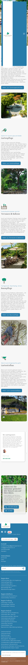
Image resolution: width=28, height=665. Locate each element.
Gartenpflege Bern (6, 582)
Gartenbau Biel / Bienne (8, 614)
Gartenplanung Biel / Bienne (9, 616)
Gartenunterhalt (6, 631)
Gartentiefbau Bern (7, 584)
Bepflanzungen (5, 635)
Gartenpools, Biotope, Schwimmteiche (12, 646)
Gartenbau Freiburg (7, 602)
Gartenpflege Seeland (7, 620)
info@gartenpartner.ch (8, 547)
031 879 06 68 (5, 549)
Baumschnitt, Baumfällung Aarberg (11, 627)
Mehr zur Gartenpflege (11, 163)
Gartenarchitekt (6, 633)
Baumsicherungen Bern (8, 589)
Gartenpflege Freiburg (8, 604)
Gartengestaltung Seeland (9, 621)
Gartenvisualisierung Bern (8, 585)
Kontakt (3, 561)
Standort (3, 551)
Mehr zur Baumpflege (10, 315)
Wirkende (4, 557)
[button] (23, 33)
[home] (8, 34)
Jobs (2, 559)
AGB (2, 658)
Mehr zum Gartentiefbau (11, 390)
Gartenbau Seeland (6, 623)
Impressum (6, 658)
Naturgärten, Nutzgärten (8, 638)
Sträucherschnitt (6, 637)
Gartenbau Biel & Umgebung (9, 612)
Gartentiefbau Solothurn (8, 597)
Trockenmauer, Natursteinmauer (11, 640)
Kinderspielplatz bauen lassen (10, 647)
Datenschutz (13, 658)
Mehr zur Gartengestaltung (12, 87)
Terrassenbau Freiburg (8, 606)
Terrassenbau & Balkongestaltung (11, 642)
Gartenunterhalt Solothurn (9, 596)
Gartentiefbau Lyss (6, 625)
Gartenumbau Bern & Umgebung (11, 580)
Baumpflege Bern (6, 587)
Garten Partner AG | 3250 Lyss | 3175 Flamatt (13, 652)
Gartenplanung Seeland (8, 618)
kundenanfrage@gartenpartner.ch (11, 546)
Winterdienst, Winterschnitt (9, 644)
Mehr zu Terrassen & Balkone (13, 237)
